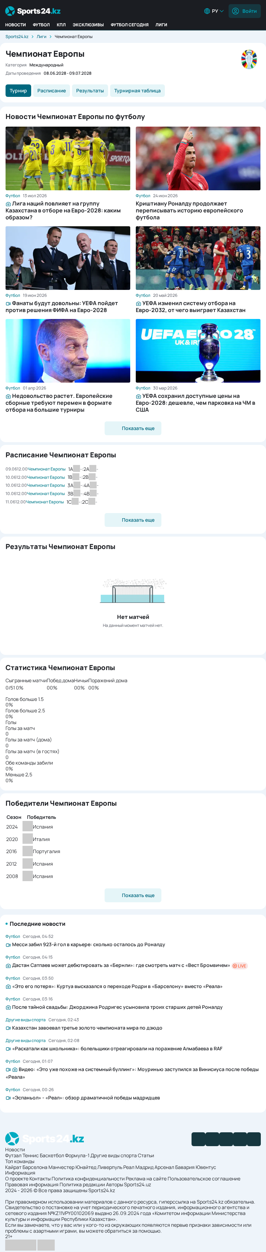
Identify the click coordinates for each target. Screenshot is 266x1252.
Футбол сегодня (130, 25)
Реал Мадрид (138, 1167)
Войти (249, 11)
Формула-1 (77, 1155)
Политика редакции (82, 1184)
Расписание (51, 90)
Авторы (114, 1184)
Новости (15, 25)
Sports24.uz (137, 1184)
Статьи (146, 1155)
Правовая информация (32, 1184)
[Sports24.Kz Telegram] (212, 1139)
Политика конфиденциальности (88, 1178)
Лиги (161, 25)
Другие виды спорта (113, 1155)
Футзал (13, 1155)
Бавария (185, 1167)
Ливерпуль (109, 1167)
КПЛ (61, 25)
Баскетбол (52, 1155)
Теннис (31, 1155)
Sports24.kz (17, 36)
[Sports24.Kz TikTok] (240, 1139)
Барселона (35, 1167)
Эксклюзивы (88, 25)
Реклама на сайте (146, 1178)
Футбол (41, 25)
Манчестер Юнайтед (72, 1167)
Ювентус (206, 1167)
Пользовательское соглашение (204, 1178)
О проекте (16, 1178)
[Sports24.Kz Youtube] (226, 1139)
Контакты (40, 1178)
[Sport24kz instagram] (254, 1139)
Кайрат (13, 1167)
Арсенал (164, 1167)
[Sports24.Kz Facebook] (198, 1139)
